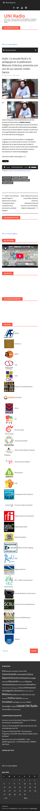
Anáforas (17, 344)
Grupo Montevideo (20, 441)
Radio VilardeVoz (20, 537)
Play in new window (15, 170)
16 (20, 787)
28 (9, 794)
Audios (16, 177)
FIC (15, 419)
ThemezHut (33, 808)
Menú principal (11, 50)
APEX (16, 354)
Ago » (26, 798)
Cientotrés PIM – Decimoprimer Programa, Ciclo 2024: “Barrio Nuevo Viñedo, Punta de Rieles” (20, 733)
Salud (18, 698)
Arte (4, 671)
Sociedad (7, 701)
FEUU (16, 408)
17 (25, 787)
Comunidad (21, 674)
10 (25, 784)
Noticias (19, 694)
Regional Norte (19, 569)
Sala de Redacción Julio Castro (25, 593)
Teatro (28, 702)
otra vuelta (32, 694)
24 (25, 791)
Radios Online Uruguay (25, 548)
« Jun (5, 798)
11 (30, 784)
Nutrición (25, 694)
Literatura (18, 690)
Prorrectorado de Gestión (23, 505)
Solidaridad (22, 702)
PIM (15, 483)
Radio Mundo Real (20, 527)
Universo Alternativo (15, 709)
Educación (16, 180)
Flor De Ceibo (19, 430)
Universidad (6, 709)
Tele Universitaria (20, 628)
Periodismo (4, 698)
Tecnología (6, 706)
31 (25, 794)
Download (26, 170)
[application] (20, 167)
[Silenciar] (30, 167)
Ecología (32, 678)
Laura (4, 726)
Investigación (7, 183)
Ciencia (20, 671)
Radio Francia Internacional (24, 516)
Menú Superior (11, 3)
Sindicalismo (25, 698)
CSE (15, 365)
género (16, 688)
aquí (24, 156)
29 (15, 794)
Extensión (25, 180)
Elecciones (22, 681)
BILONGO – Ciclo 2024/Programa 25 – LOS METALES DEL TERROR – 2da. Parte (19, 741)
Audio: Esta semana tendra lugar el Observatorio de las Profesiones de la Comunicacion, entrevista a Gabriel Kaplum (10, 203)
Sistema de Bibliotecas (22, 617)
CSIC (16, 376)
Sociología (15, 702)
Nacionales (13, 694)
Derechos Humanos (20, 678)
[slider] (34, 167)
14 (9, 787)
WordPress (13, 808)
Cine (24, 671)
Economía (5, 682)
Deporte (6, 677)
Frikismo (9, 688)
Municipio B (18, 473)
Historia (21, 688)
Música (6, 694)
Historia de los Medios (22, 462)
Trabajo (13, 706)
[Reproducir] (5, 167)
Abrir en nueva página (9, 44)
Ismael (17, 75)
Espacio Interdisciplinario (23, 387)
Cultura (29, 674)
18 (30, 787)
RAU (16, 558)
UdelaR (17, 639)
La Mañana (24, 177)
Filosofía (4, 688)
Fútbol (13, 688)
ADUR (16, 333)
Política (11, 698)
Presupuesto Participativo (23, 494)
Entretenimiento (20, 685)
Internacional (30, 687)
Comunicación (9, 674)
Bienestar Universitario (12, 671)
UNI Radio (14, 16)
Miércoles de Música (28, 691)
